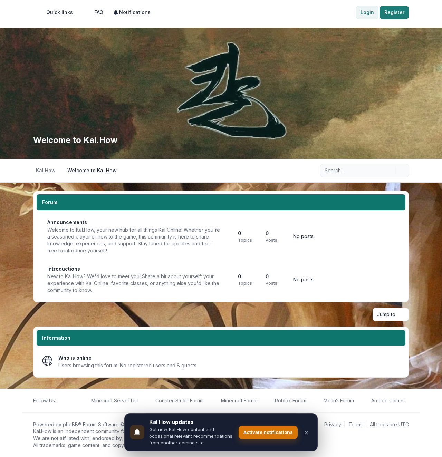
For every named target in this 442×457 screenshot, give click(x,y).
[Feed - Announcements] (226, 236)
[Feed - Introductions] (226, 279)
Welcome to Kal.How (75, 140)
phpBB (70, 424)
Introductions (63, 269)
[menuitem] (56, 12)
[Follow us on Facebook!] (60, 400)
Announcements (67, 222)
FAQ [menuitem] (98, 12)
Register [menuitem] (394, 12)
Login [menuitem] (367, 12)
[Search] (389, 170)
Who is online (75, 358)
